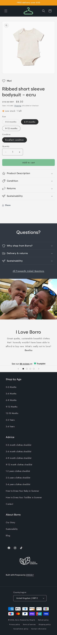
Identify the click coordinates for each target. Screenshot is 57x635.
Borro (17, 620)
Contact (9, 504)
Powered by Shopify (27, 620)
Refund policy (43, 620)
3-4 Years (10, 426)
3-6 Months (11, 393)
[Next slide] (39, 369)
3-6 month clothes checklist (18, 451)
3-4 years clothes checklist (18, 484)
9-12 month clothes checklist (19, 464)
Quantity (5, 146)
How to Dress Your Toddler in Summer (24, 497)
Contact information (38, 629)
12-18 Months (12, 413)
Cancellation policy (20, 629)
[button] (6, 11)
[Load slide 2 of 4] (26, 369)
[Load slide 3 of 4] (30, 369)
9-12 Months (11, 406)
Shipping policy (45, 624)
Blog (8, 535)
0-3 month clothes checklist (18, 444)
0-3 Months (11, 387)
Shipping (17, 106)
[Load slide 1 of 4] (23, 369)
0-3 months (12, 122)
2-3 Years (10, 419)
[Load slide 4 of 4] (34, 369)
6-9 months (29, 121)
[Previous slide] (18, 369)
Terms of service (29, 624)
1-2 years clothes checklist (18, 471)
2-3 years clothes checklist (18, 477)
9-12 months (11, 128)
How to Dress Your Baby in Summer (22, 490)
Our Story (10, 522)
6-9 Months (11, 400)
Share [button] (8, 205)
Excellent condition (14, 139)
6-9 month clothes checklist (18, 458)
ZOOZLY (30, 575)
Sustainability (12, 529)
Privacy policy (14, 624)
